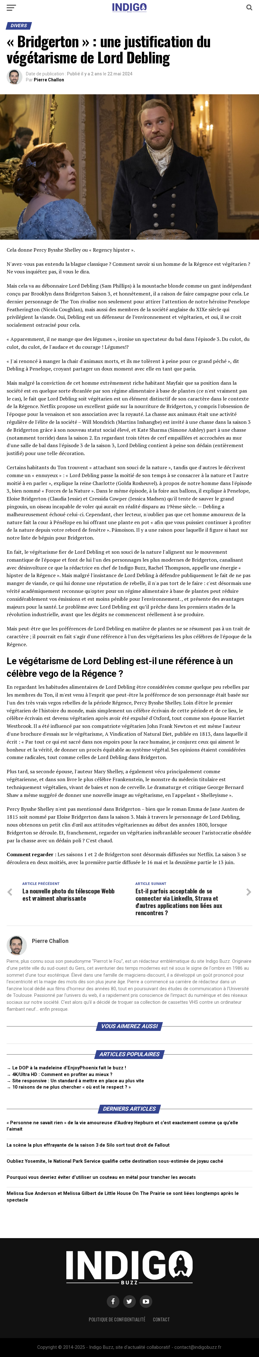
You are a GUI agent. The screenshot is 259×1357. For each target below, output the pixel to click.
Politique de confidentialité (117, 1319)
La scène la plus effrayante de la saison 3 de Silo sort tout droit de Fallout (88, 1145)
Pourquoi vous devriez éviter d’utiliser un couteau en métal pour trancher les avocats (101, 1177)
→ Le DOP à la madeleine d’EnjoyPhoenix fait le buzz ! (66, 1068)
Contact (161, 1319)
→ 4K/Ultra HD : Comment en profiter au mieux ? (59, 1074)
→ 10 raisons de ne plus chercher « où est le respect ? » (69, 1087)
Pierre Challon (49, 79)
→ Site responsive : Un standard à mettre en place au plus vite (75, 1081)
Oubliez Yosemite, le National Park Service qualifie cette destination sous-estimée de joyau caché (115, 1161)
